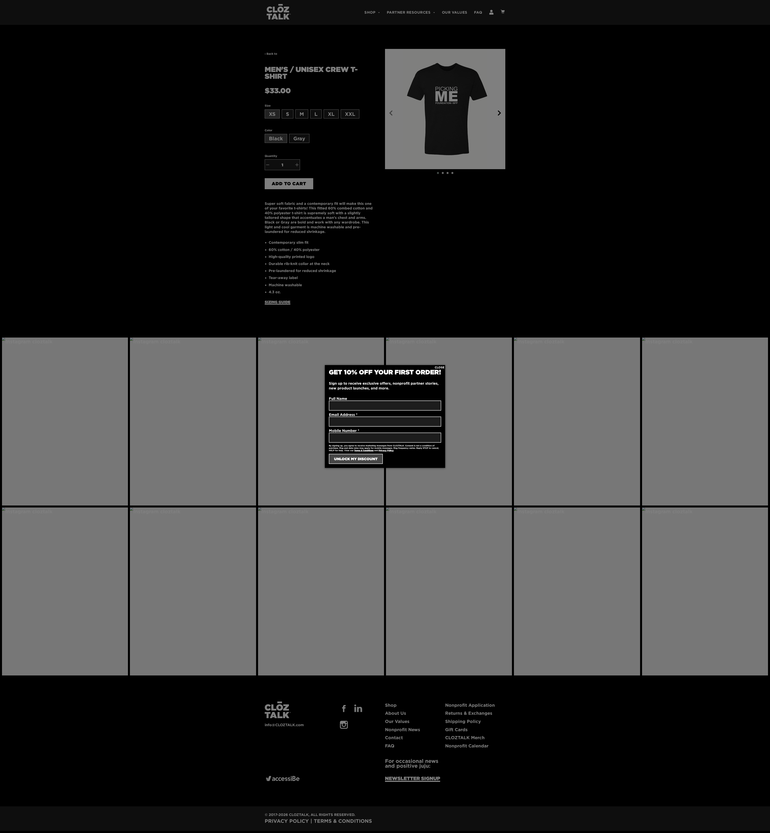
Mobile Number (344, 431)
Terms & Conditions (364, 451)
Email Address (343, 415)
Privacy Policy (386, 451)
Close (439, 367)
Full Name (338, 399)
